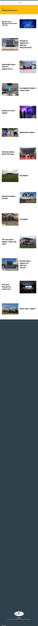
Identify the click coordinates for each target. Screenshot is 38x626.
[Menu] (3, 2)
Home (4, 8)
